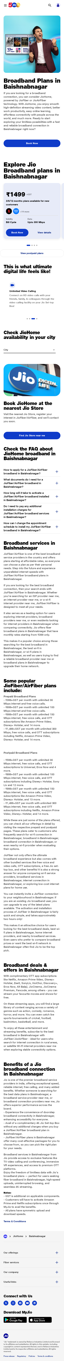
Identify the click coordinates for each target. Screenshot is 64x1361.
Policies (32, 1356)
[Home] (5, 1236)
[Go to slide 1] (28, 245)
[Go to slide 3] (34, 245)
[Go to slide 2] (32, 245)
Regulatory (21, 1356)
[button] (49, 5)
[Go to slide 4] (36, 245)
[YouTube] (27, 1303)
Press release (9, 1356)
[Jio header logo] (14, 5)
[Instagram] (13, 1303)
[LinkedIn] (34, 1303)
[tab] (32, 1253)
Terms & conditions (45, 1356)
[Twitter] (6, 1303)
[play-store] (15, 1320)
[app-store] (40, 1320)
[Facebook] (20, 1303)
